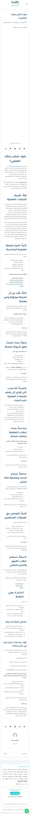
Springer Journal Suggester (17, 280)
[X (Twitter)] (15, 149)
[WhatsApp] (24, 149)
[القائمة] (26, 4)
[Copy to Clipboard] (5, 149)
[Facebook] (19, 149)
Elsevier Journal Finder (18, 278)
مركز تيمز (7, 643)
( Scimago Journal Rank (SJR (16, 282)
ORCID (22, 588)
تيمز (25, 715)
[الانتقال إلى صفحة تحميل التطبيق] (15, 799)
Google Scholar (19, 584)
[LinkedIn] (10, 149)
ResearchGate (19, 586)
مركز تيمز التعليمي (7, 22)
